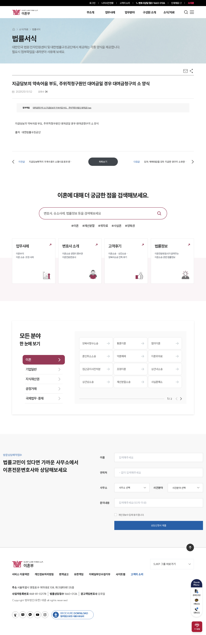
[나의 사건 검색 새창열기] (15, 614)
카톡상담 (196, 604)
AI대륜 (191, 3)
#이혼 (75, 226)
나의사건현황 (107, 3)
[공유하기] (191, 71)
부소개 (90, 12)
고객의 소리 (125, 3)
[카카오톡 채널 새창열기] (30, 614)
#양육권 (130, 226)
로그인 (92, 3)
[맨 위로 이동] (190, 547)
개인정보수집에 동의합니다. (131, 514)
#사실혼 (116, 226)
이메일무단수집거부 (99, 574)
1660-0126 (151, 3)
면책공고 (64, 574)
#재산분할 (88, 226)
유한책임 (79, 574)
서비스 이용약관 (20, 574)
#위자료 (103, 226)
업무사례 (110, 12)
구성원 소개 (149, 12)
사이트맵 (120, 574)
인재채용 (175, 3)
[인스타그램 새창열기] (45, 614)
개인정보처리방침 (44, 574)
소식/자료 (169, 12)
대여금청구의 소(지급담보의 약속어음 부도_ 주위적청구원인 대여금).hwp (62, 107)
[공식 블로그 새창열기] (22, 614)
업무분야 (130, 12)
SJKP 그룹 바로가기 (164, 564)
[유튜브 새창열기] (37, 614)
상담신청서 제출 (158, 525)
